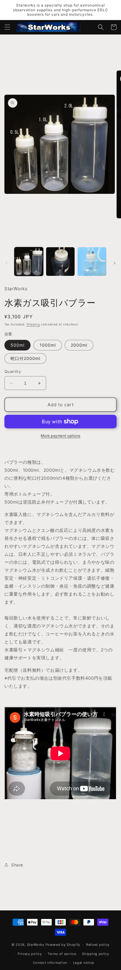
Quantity (12, 371)
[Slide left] (6, 263)
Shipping (33, 324)
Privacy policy (30, 954)
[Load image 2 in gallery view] (60, 261)
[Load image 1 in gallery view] (28, 261)
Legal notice (83, 963)
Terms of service (62, 954)
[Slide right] (114, 263)
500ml (17, 345)
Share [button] (17, 864)
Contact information (50, 963)
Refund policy (98, 945)
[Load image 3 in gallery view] (92, 261)
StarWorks (35, 945)
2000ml (79, 345)
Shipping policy (95, 954)
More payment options (60, 435)
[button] (7, 27)
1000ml (48, 345)
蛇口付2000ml (25, 358)
